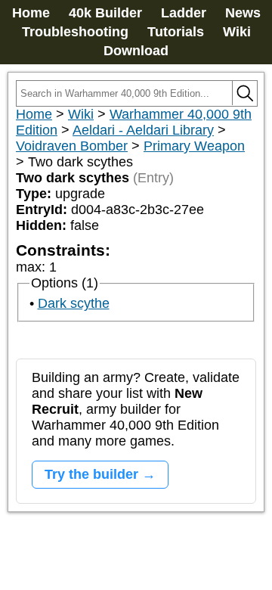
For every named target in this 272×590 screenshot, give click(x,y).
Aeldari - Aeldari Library (143, 130)
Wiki (237, 31)
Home (31, 12)
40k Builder (105, 12)
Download (136, 50)
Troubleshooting (75, 31)
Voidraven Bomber (72, 146)
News (243, 12)
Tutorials (175, 31)
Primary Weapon (194, 146)
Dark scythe (74, 303)
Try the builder (91, 474)
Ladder (183, 12)
